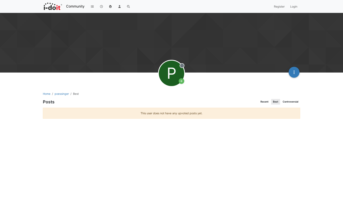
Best (275, 101)
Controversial (290, 101)
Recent (264, 101)
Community (75, 6)
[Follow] (181, 81)
